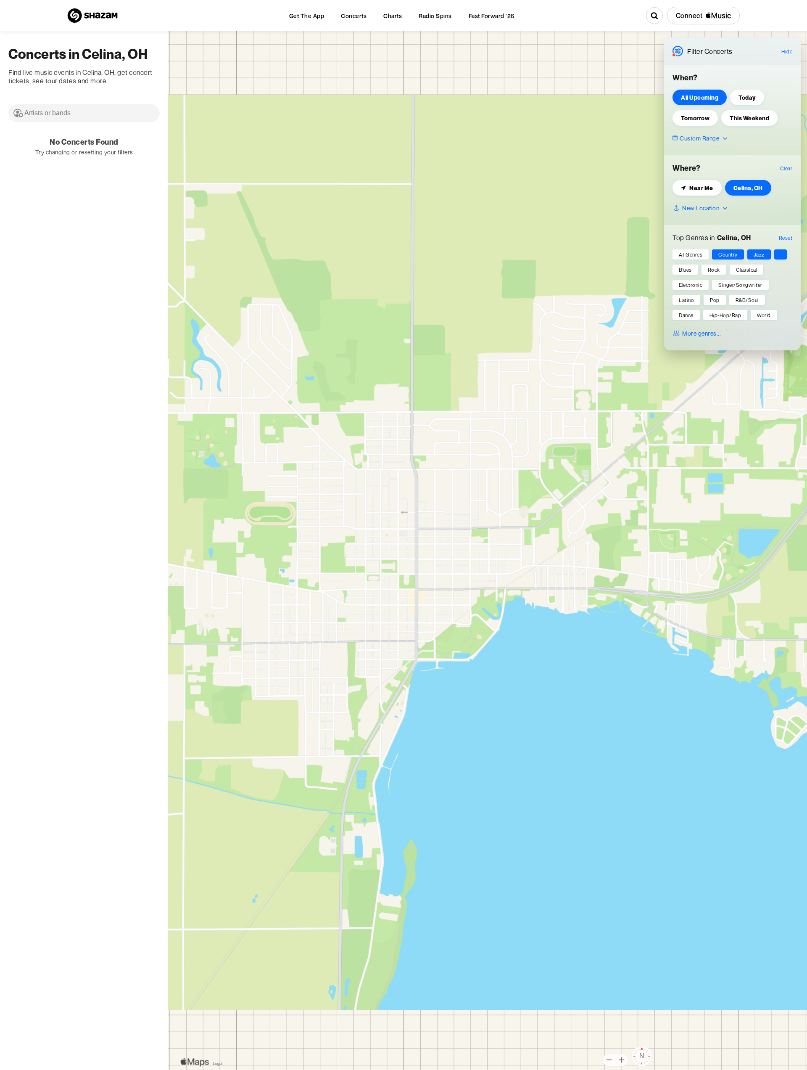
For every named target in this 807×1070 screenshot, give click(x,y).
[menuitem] (307, 16)
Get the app (306, 15)
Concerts (354, 15)
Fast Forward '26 (491, 15)
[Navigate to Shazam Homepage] (92, 15)
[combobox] (84, 113)
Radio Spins (435, 15)
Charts (392, 15)
